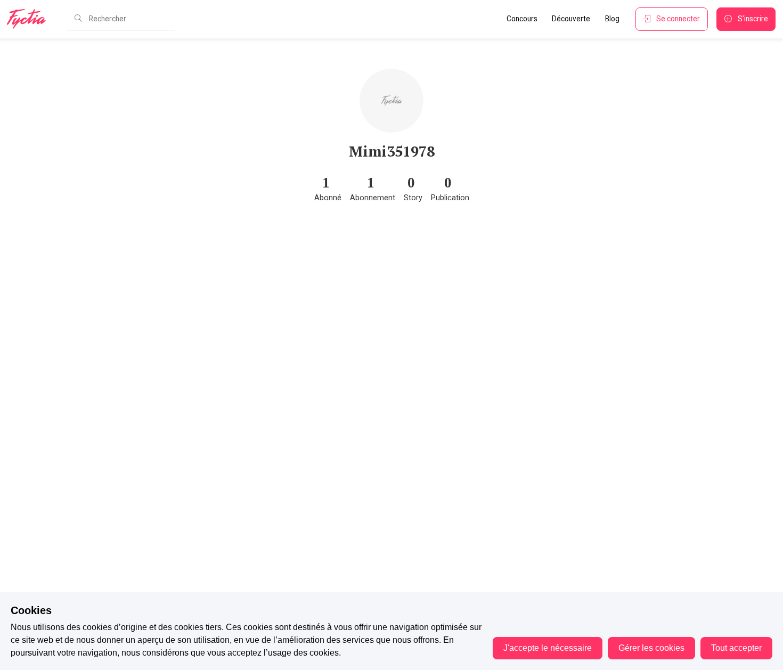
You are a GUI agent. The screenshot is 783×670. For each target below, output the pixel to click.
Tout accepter (736, 647)
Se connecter (678, 18)
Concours (522, 18)
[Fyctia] (30, 19)
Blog (612, 18)
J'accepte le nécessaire (547, 647)
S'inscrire (753, 18)
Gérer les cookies (651, 647)
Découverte (571, 18)
